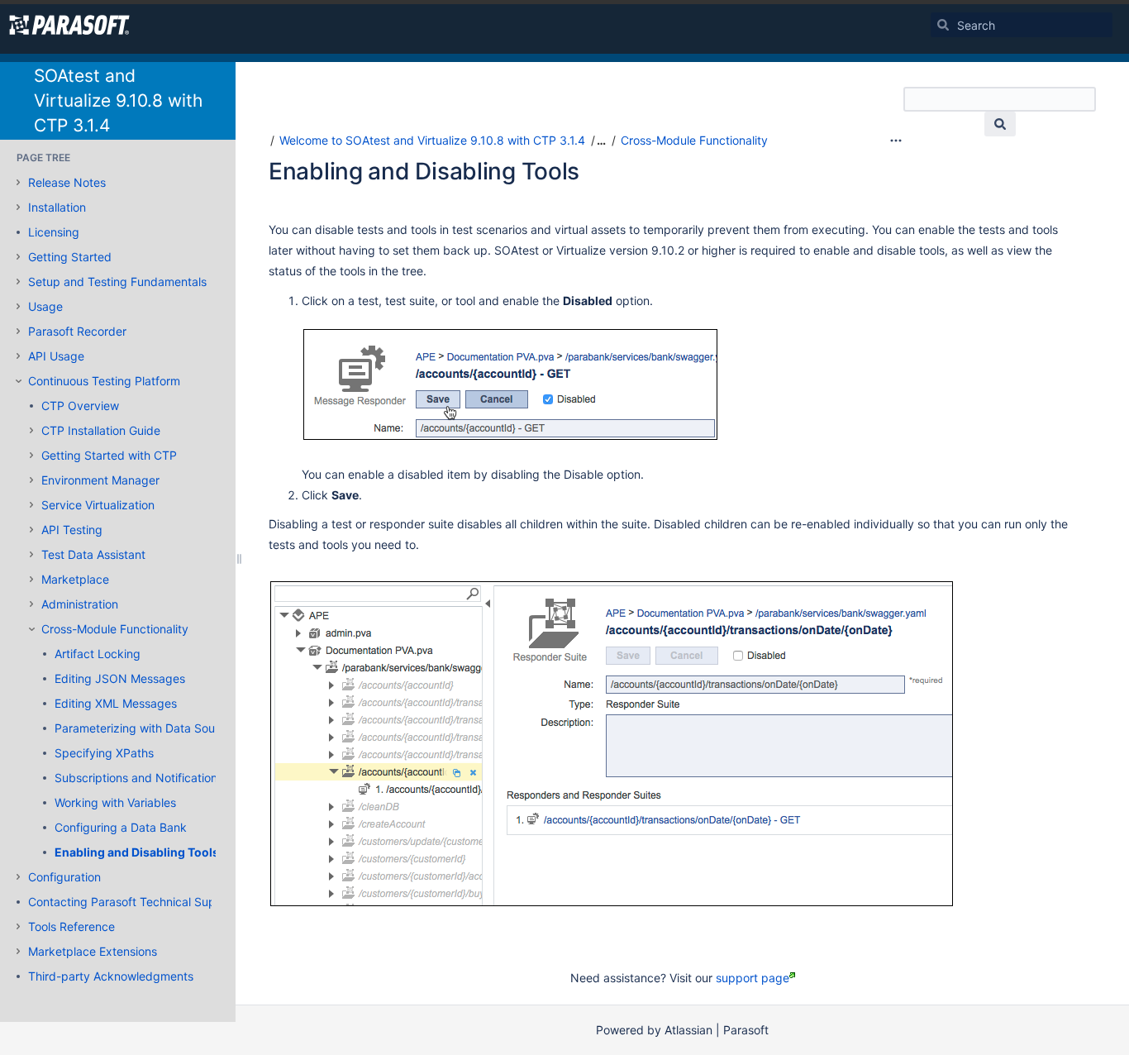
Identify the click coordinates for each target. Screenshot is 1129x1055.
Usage (45, 306)
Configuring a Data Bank (121, 827)
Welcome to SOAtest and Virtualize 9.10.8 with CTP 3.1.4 (432, 140)
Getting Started (70, 257)
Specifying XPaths (104, 753)
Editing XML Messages (116, 703)
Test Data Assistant (93, 554)
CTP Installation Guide (100, 430)
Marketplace (75, 579)
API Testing (71, 530)
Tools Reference (71, 926)
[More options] (896, 140)
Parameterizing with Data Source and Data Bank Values (204, 728)
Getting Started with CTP (109, 455)
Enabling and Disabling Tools (137, 852)
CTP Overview (80, 406)
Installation (57, 207)
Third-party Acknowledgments (110, 976)
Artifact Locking (98, 654)
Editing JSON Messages (120, 678)
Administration (79, 604)
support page (752, 978)
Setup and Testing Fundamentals (117, 281)
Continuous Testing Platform (104, 381)
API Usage (56, 356)
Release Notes (67, 182)
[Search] (943, 24)
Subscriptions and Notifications (139, 778)
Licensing (53, 232)
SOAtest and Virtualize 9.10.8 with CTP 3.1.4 (118, 100)
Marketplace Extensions (92, 951)
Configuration (64, 877)
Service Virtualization (98, 505)
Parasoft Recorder (77, 331)
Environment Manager (100, 480)
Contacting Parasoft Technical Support (133, 902)
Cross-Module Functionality (114, 629)
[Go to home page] (69, 24)
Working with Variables (115, 802)
